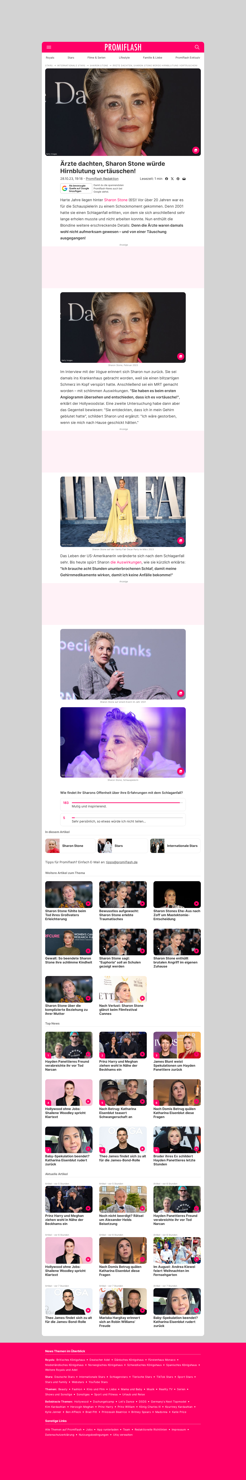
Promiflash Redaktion (102, 179)
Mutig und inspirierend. (89, 806)
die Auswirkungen (126, 562)
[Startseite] (123, 47)
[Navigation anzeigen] (49, 47)
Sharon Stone (116, 200)
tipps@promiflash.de (122, 862)
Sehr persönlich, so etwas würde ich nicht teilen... (109, 821)
